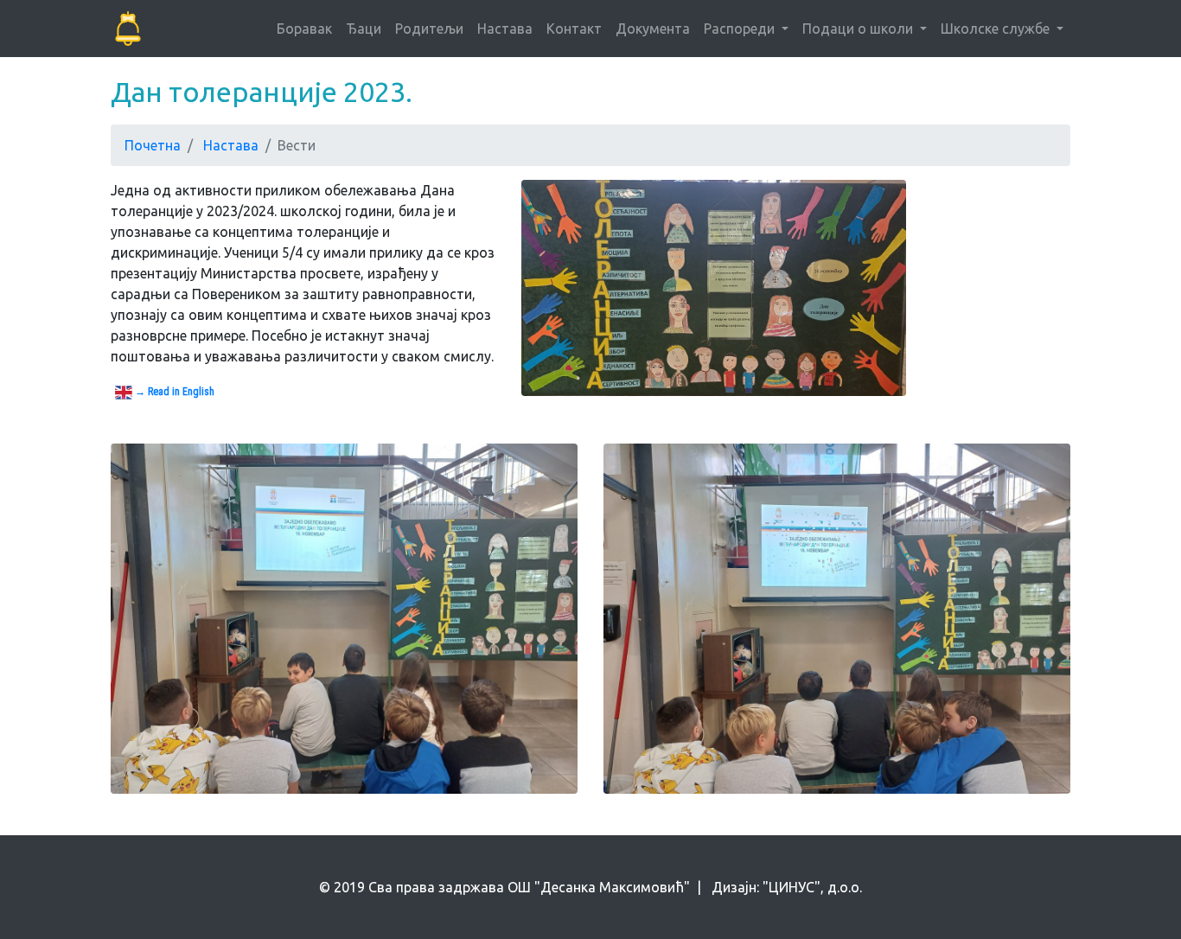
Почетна (152, 145)
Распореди (741, 28)
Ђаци (363, 28)
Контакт (574, 28)
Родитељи (429, 28)
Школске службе (997, 28)
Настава (505, 28)
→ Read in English (173, 392)
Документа (653, 28)
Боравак (304, 28)
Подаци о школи (859, 28)
